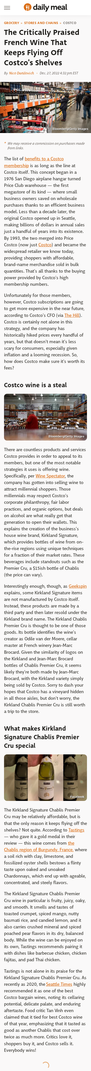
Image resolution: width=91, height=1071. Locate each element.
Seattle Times (59, 984)
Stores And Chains (41, 23)
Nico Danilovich (21, 73)
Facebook (77, 796)
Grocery (11, 23)
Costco (69, 23)
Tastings (76, 830)
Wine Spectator (50, 476)
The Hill (71, 315)
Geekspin (78, 586)
